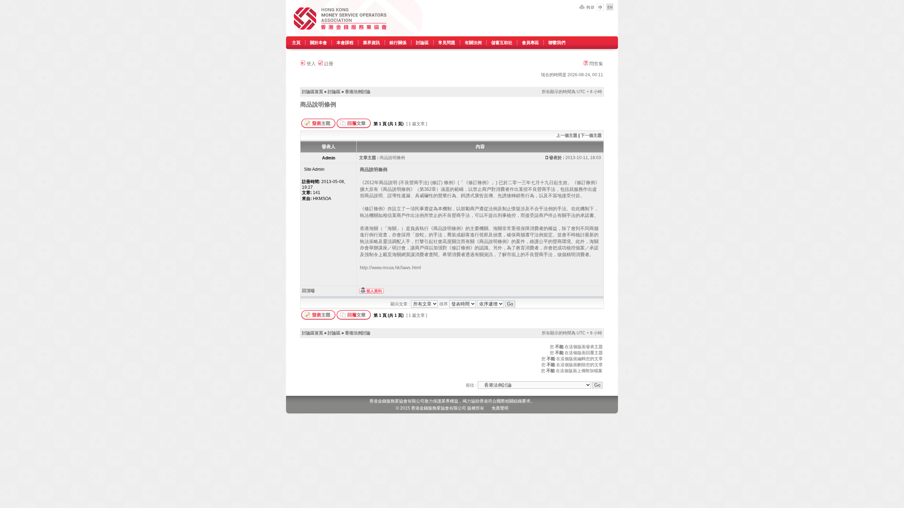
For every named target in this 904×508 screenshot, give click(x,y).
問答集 (595, 63)
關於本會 (318, 42)
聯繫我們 (556, 42)
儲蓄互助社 (501, 42)
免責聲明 (500, 408)
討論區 (422, 42)
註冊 (328, 63)
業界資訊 (371, 42)
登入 (310, 63)
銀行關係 (397, 42)
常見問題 (446, 42)
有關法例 (473, 42)
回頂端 (308, 290)
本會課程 (345, 42)
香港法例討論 (357, 91)
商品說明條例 (318, 104)
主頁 (296, 42)
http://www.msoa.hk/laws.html (390, 267)
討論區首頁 (312, 91)
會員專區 (530, 42)
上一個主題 (566, 135)
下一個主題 (591, 135)
